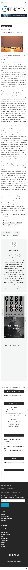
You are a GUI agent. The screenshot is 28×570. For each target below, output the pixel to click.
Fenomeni (14, 555)
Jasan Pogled (6, 26)
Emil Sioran (14, 407)
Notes (2, 544)
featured (16, 232)
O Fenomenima (5, 516)
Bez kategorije (4, 532)
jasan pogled (6, 235)
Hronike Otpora (4, 538)
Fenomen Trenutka (5, 534)
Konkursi (3, 542)
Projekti (3, 546)
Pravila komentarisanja (6, 518)
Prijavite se (5, 505)
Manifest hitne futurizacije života (12, 395)
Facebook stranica (14, 470)
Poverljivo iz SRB (8, 444)
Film (2, 536)
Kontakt (3, 514)
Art (2, 530)
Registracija (4, 520)
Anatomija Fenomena (6, 528)
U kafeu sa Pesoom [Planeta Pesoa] (13, 450)
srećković (15, 235)
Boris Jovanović (10, 32)
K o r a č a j (7, 441)
